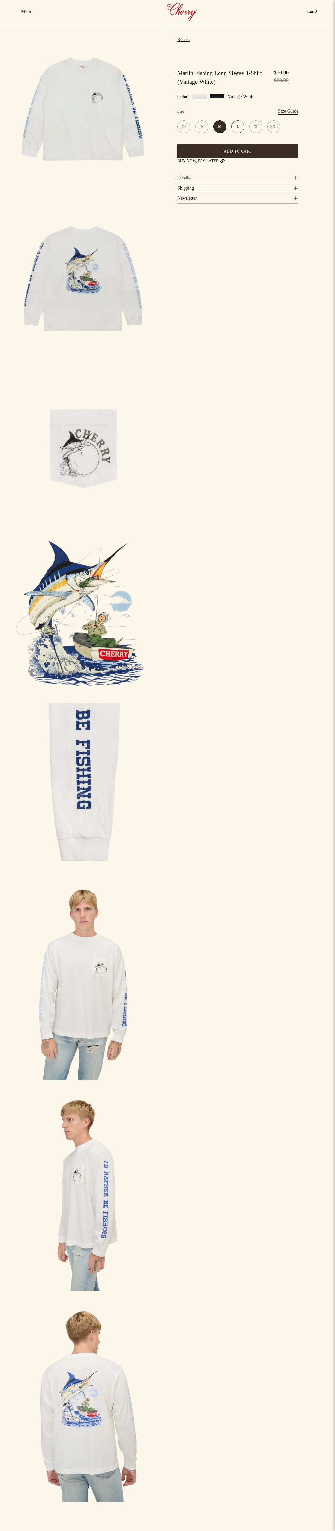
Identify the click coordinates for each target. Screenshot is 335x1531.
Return (183, 39)
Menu (27, 13)
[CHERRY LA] (182, 11)
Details (183, 177)
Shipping (185, 188)
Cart (313, 13)
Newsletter (187, 198)
